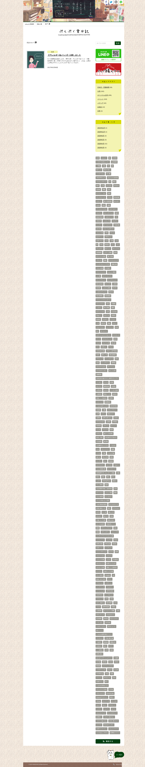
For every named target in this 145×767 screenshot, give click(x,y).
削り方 (106, 516)
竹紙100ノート (111, 524)
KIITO (98, 512)
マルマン (99, 213)
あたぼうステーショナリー (104, 658)
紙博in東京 (99, 654)
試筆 (106, 650)
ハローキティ (113, 209)
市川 (108, 303)
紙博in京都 (99, 543)
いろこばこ (99, 622)
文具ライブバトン (101, 729)
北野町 (98, 418)
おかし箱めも (100, 603)
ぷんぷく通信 (112, 272)
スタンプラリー (112, 410)
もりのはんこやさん (102, 732)
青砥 (109, 323)
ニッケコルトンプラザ (102, 264)
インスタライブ (112, 713)
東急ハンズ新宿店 (112, 567)
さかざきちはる (100, 366)
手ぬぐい (99, 315)
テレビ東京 (99, 575)
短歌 (115, 528)
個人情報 (106, 307)
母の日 (111, 292)
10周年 (111, 398)
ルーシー (113, 425)
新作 (109, 508)
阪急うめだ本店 (100, 579)
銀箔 (116, 358)
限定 (114, 181)
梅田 (116, 213)
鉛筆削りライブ (114, 732)
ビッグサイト (105, 362)
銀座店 (115, 394)
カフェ (103, 414)
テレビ (112, 233)
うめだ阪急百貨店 (101, 504)
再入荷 (113, 343)
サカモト (105, 319)
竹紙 (111, 516)
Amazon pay (110, 693)
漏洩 (113, 307)
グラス (110, 197)
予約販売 (115, 559)
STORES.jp (99, 673)
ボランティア (100, 614)
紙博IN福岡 (106, 606)
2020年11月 (101, 132)
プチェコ (106, 425)
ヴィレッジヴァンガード (103, 299)
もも (97, 449)
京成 (114, 677)
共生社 (116, 662)
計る (113, 477)
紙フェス (99, 170)
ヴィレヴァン (100, 303)
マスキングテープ (101, 181)
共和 (115, 488)
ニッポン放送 (114, 390)
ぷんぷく (104, 158)
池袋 (111, 650)
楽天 (105, 646)
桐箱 (115, 492)
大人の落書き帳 (100, 469)
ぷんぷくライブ (113, 729)
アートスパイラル (101, 209)
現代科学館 (113, 406)
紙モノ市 (104, 355)
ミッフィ (99, 225)
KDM (111, 382)
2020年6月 (100, 136)
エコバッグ (99, 402)
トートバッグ (100, 591)
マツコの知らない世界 (102, 500)
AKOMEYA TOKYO (110, 437)
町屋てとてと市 (111, 563)
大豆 (106, 240)
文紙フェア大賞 (108, 571)
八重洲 (115, 284)
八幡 (104, 410)
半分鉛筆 (99, 441)
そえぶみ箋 (99, 268)
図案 (113, 449)
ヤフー (111, 646)
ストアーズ (106, 701)
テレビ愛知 (99, 484)
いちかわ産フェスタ (102, 406)
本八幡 (108, 173)
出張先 (99, 107)
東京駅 (98, 288)
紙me (97, 477)
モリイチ (107, 284)
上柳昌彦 (99, 394)
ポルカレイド (100, 563)
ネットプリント (100, 280)
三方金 (111, 689)
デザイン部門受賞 (112, 351)
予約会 (98, 701)
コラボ (108, 559)
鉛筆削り (99, 717)
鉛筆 (115, 252)
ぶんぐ (115, 323)
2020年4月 (100, 143)
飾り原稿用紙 (108, 201)
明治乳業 (116, 197)
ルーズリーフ (112, 469)
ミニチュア (108, 547)
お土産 (116, 669)
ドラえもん (116, 508)
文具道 (113, 386)
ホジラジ (99, 386)
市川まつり (107, 677)
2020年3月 (100, 147)
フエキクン (110, 587)
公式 (108, 311)
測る (108, 477)
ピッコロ (114, 701)
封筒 (106, 599)
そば (116, 240)
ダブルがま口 (100, 421)
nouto (110, 662)
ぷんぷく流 (99, 233)
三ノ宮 (104, 512)
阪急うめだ (111, 520)
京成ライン (99, 681)
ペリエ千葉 (111, 453)
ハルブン (106, 709)
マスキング (116, 335)
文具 (52, 52)
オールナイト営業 (109, 610)
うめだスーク (109, 217)
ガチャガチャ (105, 532)
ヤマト (110, 579)
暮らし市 (111, 512)
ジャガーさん (100, 173)
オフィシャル (100, 311)
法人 (105, 461)
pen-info (98, 229)
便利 (111, 457)
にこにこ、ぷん (100, 193)
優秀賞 (113, 362)
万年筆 (115, 158)
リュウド (109, 540)
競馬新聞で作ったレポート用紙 (105, 473)
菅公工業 (105, 457)
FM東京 (115, 421)
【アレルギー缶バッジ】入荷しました (64, 55)
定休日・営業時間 (103, 87)
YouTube (107, 622)
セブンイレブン (107, 276)
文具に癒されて (113, 721)
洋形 (111, 599)
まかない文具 (100, 567)
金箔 (97, 362)
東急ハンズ (107, 394)
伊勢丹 (113, 315)
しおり (98, 481)
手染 (107, 673)
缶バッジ (107, 248)
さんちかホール (113, 504)
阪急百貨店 (99, 217)
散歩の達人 (107, 170)
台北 (115, 603)
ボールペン (104, 331)
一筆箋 (98, 166)
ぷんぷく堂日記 (62, 35)
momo (98, 205)
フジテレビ (99, 638)
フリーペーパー (100, 272)
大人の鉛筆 (99, 496)
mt (110, 181)
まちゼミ (99, 516)
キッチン (99, 461)
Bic (97, 331)
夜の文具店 (99, 284)
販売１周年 (99, 437)
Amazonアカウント (102, 697)
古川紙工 (107, 268)
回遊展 (98, 410)
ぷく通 (98, 276)
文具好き (99, 646)
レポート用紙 (108, 252)
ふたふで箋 (108, 492)
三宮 (102, 185)
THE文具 (107, 543)
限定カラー (111, 414)
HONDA (98, 425)
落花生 (107, 244)
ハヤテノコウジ (100, 626)
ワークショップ (113, 260)
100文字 (98, 221)
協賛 (106, 484)
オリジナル (116, 248)
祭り (106, 681)
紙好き (115, 481)
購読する (98, 743)
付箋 (118, 473)
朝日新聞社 (99, 296)
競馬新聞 (99, 252)
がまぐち (106, 315)
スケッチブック (108, 213)
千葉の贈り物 (109, 638)
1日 (116, 217)
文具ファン (99, 547)
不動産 (113, 303)
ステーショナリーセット (103, 335)
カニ (112, 244)
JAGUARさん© (100, 177)
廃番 (105, 260)
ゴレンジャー (105, 449)
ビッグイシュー (112, 280)
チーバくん (111, 366)
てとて (98, 343)
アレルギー (99, 248)
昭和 (109, 193)
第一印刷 (110, 256)
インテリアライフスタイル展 (104, 536)
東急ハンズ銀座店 (101, 398)
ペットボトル (109, 358)
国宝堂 (105, 662)
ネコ (97, 347)
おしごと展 (112, 370)
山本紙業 (114, 162)
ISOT (97, 355)
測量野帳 (99, 374)
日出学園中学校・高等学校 (104, 488)
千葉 (104, 453)
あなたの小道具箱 (113, 177)
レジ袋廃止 (99, 650)
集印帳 (106, 441)
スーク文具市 (100, 524)
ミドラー (99, 709)
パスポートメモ (100, 669)
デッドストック (100, 197)
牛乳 (101, 244)
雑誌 (103, 205)
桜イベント (99, 630)
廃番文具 (112, 642)
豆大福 (98, 662)
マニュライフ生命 (101, 689)
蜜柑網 (106, 642)
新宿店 (98, 319)
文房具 (108, 421)
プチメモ (99, 260)
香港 (112, 673)
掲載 (108, 205)
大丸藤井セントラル (102, 445)
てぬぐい (116, 465)
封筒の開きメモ (100, 508)
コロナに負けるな (101, 721)
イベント (100, 99)
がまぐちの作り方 (108, 229)
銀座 (111, 429)
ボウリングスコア (106, 528)
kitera (115, 540)
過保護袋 (107, 296)
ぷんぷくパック (100, 713)
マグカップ (99, 599)
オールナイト (108, 225)
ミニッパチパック (101, 551)
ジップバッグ (100, 587)
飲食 (116, 327)
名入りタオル (114, 618)
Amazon (116, 185)
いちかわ (113, 445)
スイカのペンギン (101, 370)
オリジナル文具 (102, 95)
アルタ (111, 347)
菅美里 (106, 618)
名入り (105, 705)
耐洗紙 (98, 666)
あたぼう (116, 201)
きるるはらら (110, 614)
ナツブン (99, 571)
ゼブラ (111, 551)
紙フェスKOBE (108, 433)
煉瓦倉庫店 (112, 355)
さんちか (109, 185)
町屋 (115, 339)
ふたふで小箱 (100, 559)
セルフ (98, 705)
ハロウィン (108, 583)
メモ (97, 323)
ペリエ (98, 453)
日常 (98, 111)
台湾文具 (99, 390)
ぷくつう (99, 725)
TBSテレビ (108, 236)
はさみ (106, 390)
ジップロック (109, 595)
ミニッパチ (115, 532)
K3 (108, 166)
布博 (118, 610)
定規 (103, 477)
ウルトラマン (100, 327)
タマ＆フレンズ (107, 339)
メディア (100, 103)
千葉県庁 (99, 642)
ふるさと (99, 307)
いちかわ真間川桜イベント (104, 634)
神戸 (97, 185)
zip (113, 575)
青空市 (103, 323)
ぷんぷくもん (100, 555)
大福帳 (116, 658)
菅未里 (114, 543)
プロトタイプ (100, 693)
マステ (98, 606)
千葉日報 (116, 225)
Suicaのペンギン (109, 725)
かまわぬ (114, 311)
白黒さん (104, 347)
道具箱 (98, 189)
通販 (104, 189)
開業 (97, 528)
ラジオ (98, 429)
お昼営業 (99, 610)
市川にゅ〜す (112, 626)
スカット (99, 201)
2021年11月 (101, 128)
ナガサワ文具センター (102, 162)
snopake (107, 575)
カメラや (109, 465)
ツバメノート (100, 540)
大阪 (104, 166)
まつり (113, 709)
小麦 (111, 240)
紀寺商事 (99, 618)
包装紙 (111, 461)
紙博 (116, 551)
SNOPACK (99, 595)
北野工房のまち (107, 418)
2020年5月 (100, 140)
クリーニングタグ (108, 666)
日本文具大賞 (100, 351)
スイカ (106, 382)
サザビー (99, 433)
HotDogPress (106, 481)
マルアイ (114, 221)
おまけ (110, 669)
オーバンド (99, 492)
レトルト (112, 319)
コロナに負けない (109, 717)
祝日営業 (109, 603)
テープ (98, 339)
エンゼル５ (108, 496)
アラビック (99, 583)
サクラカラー (100, 465)
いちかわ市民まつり (102, 685)
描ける (98, 457)
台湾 (97, 414)
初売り (112, 697)
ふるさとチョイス (101, 292)
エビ (117, 244)
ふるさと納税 (106, 288)
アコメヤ (105, 429)
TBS (106, 233)
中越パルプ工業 (100, 520)
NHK (109, 189)
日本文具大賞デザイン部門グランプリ (107, 378)
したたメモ (106, 221)
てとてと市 (106, 343)
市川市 (115, 288)
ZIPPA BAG (110, 591)
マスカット (112, 705)
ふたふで (109, 555)
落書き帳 (114, 264)
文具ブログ (99, 240)
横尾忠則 (106, 386)
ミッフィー (110, 327)
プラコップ (99, 358)
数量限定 (107, 402)
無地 (97, 532)
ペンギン (99, 382)
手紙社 (113, 606)
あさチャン (99, 236)
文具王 (116, 418)
